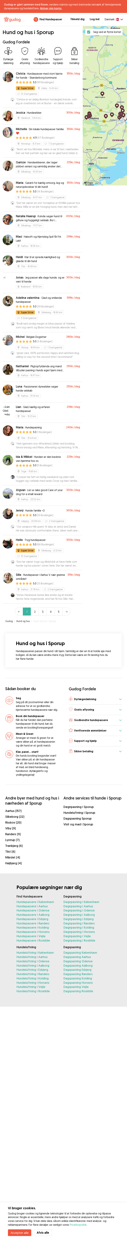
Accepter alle (20, 1233)
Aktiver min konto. (51, 8)
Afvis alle (43, 1233)
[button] (95, 699)
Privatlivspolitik (78, 1224)
